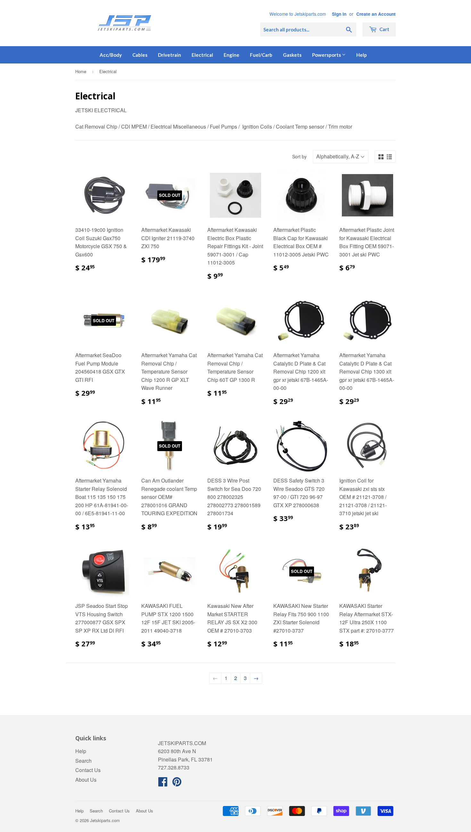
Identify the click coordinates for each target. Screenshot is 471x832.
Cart (383, 29)
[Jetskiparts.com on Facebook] (163, 783)
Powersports (327, 55)
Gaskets (292, 55)
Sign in (339, 14)
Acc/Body (111, 55)
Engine (231, 55)
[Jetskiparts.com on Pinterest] (177, 783)
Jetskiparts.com (105, 820)
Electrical (202, 55)
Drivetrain (169, 55)
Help (361, 55)
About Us (85, 779)
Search (83, 760)
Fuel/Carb (261, 55)
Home (80, 71)
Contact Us (88, 770)
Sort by (299, 156)
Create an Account (376, 14)
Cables (139, 55)
